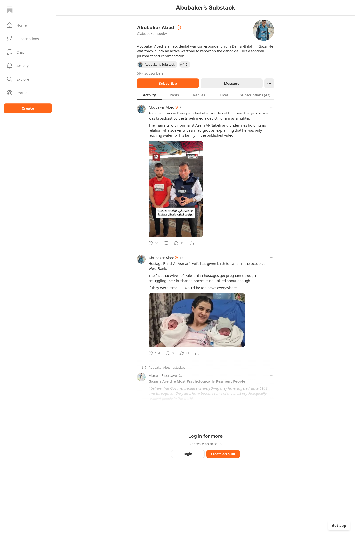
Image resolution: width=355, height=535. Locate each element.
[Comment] (166, 243)
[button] (28, 25)
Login (188, 454)
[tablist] (205, 95)
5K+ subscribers (150, 73)
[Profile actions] (269, 83)
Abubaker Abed (161, 107)
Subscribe (168, 83)
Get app (339, 525)
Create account (223, 454)
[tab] (149, 95)
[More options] (272, 107)
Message (232, 83)
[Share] (192, 243)
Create (28, 108)
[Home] (9, 9)
